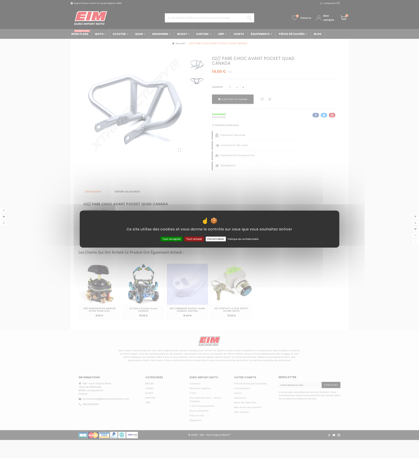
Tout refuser (194, 239)
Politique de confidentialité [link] (243, 239)
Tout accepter (171, 239)
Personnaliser (215, 239)
